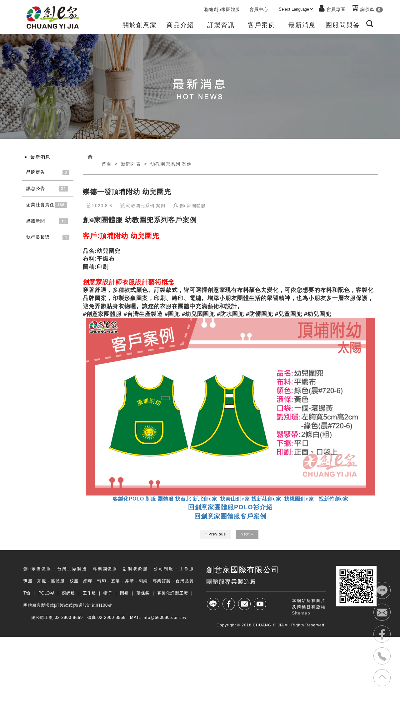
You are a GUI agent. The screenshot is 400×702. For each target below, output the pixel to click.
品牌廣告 (35, 172)
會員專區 (336, 9)
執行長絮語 (38, 237)
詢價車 (370, 9)
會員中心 (258, 9)
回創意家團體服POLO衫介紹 (230, 507)
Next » (247, 534)
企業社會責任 (40, 204)
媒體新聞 (35, 220)
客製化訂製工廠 (172, 593)
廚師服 (68, 593)
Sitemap (301, 612)
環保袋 (143, 593)
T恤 (27, 593)
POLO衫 (46, 593)
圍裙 (124, 593)
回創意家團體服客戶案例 (230, 516)
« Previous (215, 534)
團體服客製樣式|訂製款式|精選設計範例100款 (67, 605)
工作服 (89, 593)
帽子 (107, 593)
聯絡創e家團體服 (222, 9)
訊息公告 (35, 188)
